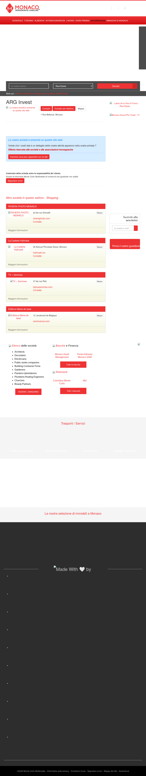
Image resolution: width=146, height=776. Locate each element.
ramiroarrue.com (41, 321)
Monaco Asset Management (62, 355)
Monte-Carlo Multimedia (34, 771)
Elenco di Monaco (25, 93)
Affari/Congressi (55, 20)
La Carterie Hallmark (18, 240)
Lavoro (70, 20)
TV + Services (15, 275)
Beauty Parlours (23, 384)
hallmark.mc (39, 252)
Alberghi (39, 20)
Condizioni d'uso (78, 771)
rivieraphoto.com (41, 218)
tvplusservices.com (42, 287)
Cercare (115, 86)
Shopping (39, 93)
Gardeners (20, 369)
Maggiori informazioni (18, 230)
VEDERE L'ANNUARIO (28, 392)
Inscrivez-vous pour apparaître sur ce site (29, 156)
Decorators (20, 355)
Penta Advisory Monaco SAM (84, 355)
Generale (17, 20)
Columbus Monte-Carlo (62, 382)
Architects (20, 352)
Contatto (46, 108)
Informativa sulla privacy (58, 771)
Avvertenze (124, 771)
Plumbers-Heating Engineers (29, 377)
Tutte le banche (73, 364)
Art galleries (50, 93)
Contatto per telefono (64, 108)
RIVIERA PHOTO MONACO (22, 206)
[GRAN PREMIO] (142, 65)
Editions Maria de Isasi (19, 309)
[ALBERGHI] (142, 58)
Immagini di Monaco (117, 20)
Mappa (81, 108)
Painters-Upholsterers (26, 373)
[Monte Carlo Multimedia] (139, 344)
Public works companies (27, 362)
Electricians (20, 359)
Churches (19, 380)
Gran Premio (82, 20)
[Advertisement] (125, 165)
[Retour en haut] (139, 770)
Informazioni (98, 20)
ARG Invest (63, 93)
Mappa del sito (110, 771)
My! (85, 380)
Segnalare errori (15, 180)
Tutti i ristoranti (73, 391)
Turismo (28, 20)
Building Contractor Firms (27, 366)
